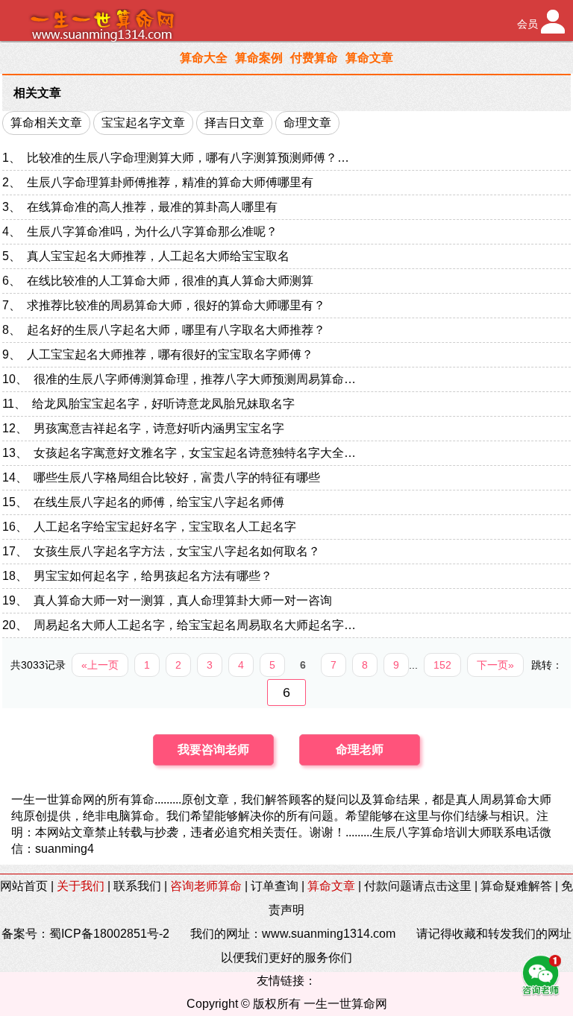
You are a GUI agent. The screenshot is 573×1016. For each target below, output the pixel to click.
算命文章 (369, 57)
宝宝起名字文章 (143, 122)
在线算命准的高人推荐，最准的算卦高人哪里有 (152, 207)
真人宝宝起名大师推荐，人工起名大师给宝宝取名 (158, 256)
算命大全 (204, 57)
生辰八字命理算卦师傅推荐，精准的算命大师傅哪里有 (170, 182)
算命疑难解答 (516, 886)
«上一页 (100, 665)
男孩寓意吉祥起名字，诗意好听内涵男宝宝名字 (159, 428)
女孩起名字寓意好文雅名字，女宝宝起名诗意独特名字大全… (195, 453)
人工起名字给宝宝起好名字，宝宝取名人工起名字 (165, 526)
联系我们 (137, 886)
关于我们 (80, 886)
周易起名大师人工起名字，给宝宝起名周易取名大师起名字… (195, 625)
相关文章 (37, 92)
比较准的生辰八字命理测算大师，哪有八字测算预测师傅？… (188, 157)
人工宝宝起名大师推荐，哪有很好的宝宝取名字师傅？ (170, 354)
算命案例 (259, 57)
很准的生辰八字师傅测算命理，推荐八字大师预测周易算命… (195, 379)
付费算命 (314, 57)
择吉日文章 (234, 122)
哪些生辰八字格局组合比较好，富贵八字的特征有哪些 (177, 477)
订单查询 (274, 886)
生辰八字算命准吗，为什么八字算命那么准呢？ (152, 231)
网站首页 (24, 886)
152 (442, 665)
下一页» (495, 665)
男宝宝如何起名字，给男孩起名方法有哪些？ (153, 575)
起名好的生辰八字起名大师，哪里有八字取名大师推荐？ (176, 330)
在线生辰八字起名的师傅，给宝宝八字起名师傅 (159, 502)
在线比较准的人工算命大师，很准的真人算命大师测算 (170, 280)
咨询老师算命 (206, 886)
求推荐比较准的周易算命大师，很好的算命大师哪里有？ (176, 305)
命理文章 (307, 122)
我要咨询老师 (213, 749)
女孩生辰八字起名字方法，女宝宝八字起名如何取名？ (177, 551)
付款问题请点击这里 (418, 886)
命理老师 (359, 749)
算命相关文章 (46, 122)
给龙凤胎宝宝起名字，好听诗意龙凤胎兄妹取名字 (163, 403)
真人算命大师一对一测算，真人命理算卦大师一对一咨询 (183, 600)
